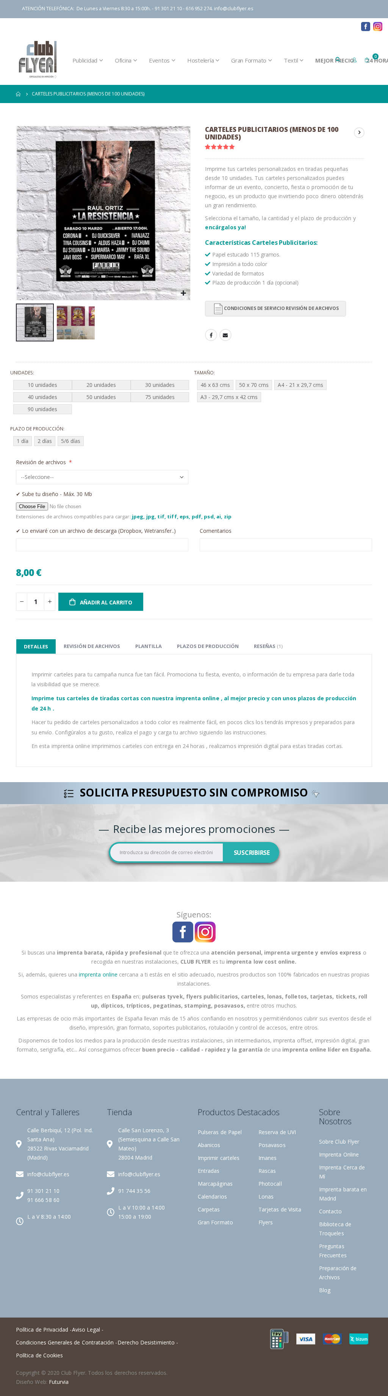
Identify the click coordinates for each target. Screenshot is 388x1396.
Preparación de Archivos (200, 26)
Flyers (265, 1222)
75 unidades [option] (160, 397)
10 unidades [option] (42, 384)
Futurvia (59, 1381)
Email (225, 335)
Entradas (209, 1170)
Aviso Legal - (88, 1329)
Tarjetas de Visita (279, 1209)
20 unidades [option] (101, 384)
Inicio (18, 94)
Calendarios (212, 1196)
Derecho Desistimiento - (147, 1342)
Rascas (267, 1170)
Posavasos (272, 1145)
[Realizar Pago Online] (279, 1338)
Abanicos (209, 1145)
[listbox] (102, 398)
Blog (349, 26)
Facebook (211, 335)
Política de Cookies (39, 1355)
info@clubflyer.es (233, 8)
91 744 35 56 (134, 1190)
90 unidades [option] (42, 409)
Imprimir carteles (218, 1157)
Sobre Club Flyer (339, 1141)
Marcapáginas (215, 1183)
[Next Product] (359, 132)
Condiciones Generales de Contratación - (66, 1342)
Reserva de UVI (277, 1132)
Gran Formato (215, 1222)
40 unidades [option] (42, 397)
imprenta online (98, 974)
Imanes (267, 1157)
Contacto (323, 26)
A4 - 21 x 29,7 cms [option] (300, 384)
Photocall (270, 1183)
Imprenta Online (339, 1154)
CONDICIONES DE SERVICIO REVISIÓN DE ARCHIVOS (281, 308)
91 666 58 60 (43, 1200)
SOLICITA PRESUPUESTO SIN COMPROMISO (194, 793)
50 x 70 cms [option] (254, 384)
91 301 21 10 (43, 1190)
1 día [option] (22, 440)
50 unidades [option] (101, 397)
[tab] (36, 646)
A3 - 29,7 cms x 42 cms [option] (229, 397)
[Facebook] (365, 26)
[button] (183, 293)
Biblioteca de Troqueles (274, 26)
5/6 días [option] (70, 440)
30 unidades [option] (160, 384)
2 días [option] (45, 440)
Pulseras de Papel (220, 1132)
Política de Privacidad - (44, 1329)
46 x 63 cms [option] (215, 384)
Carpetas (209, 1209)
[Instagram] (377, 26)
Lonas (266, 1196)
